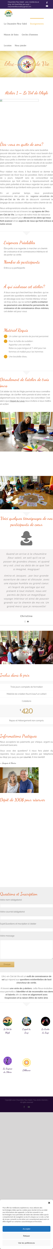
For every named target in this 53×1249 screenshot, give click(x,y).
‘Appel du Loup (17, 401)
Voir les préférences (26, 1243)
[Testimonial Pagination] (25, 621)
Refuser (26, 1236)
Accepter (26, 1229)
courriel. (27, 757)
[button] (49, 1203)
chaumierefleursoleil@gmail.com (19, 7)
